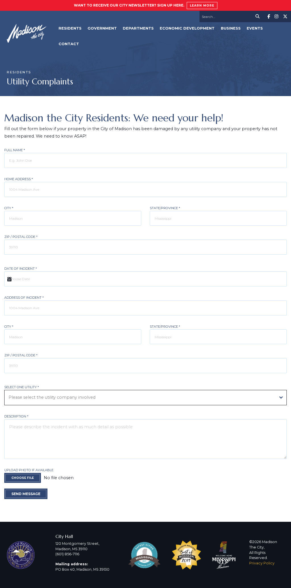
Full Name (14, 150)
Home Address (18, 179)
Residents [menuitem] (70, 28)
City (8, 208)
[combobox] (145, 397)
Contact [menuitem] (69, 44)
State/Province (165, 208)
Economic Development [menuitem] (187, 28)
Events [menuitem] (255, 28)
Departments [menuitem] (138, 28)
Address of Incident (24, 298)
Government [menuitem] (102, 28)
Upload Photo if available (28, 470)
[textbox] (140, 397)
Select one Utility (21, 387)
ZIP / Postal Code (21, 237)
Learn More (202, 5)
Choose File (22, 478)
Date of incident (20, 269)
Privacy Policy (262, 563)
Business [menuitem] (231, 28)
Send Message (25, 494)
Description (16, 416)
